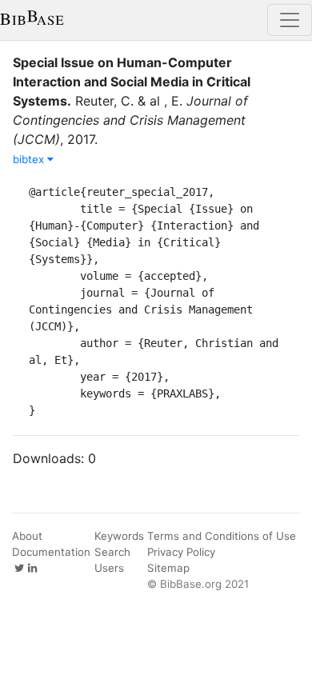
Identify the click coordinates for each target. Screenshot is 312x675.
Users (109, 567)
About (27, 535)
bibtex (30, 159)
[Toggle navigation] (289, 20)
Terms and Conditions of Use (221, 535)
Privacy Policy (181, 551)
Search (112, 551)
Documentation (51, 551)
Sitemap (168, 567)
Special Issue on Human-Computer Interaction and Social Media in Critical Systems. (131, 81)
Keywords (119, 535)
